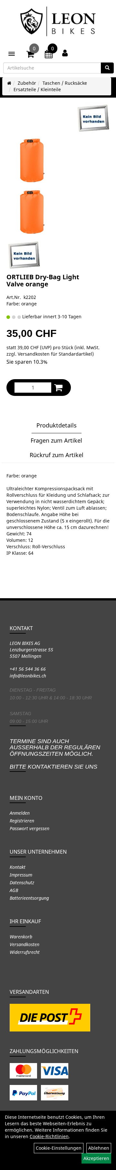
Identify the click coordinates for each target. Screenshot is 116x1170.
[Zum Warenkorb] (30, 55)
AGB (14, 890)
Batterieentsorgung (29, 898)
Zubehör (27, 83)
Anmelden (20, 813)
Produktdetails (56, 425)
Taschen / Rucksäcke (65, 83)
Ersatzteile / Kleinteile (37, 89)
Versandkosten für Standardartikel (55, 354)
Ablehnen (98, 1148)
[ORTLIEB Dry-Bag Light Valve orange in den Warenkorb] (58, 387)
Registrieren (22, 821)
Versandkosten (24, 944)
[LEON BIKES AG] (57, 22)
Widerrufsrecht (25, 952)
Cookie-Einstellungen (59, 1148)
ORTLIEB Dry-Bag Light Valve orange (42, 280)
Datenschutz (22, 882)
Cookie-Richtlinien (49, 1136)
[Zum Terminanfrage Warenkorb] (49, 55)
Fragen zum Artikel (56, 440)
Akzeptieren (96, 1158)
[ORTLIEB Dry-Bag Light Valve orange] (93, 118)
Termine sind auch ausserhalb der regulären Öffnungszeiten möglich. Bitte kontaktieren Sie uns (55, 754)
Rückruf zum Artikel (56, 455)
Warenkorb (21, 937)
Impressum (21, 875)
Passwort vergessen (29, 828)
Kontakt (17, 867)
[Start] (9, 83)
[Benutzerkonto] (65, 53)
